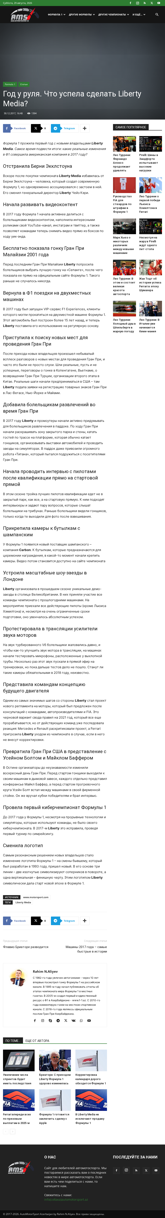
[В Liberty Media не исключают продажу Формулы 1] (91, 1100)
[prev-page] (5, 1131)
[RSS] (144, 3)
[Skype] (51, 1020)
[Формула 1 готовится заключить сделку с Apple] (55, 1100)
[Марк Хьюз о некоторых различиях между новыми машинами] (124, 226)
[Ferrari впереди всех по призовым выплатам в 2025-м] (19, 1100)
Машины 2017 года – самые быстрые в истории (86, 949)
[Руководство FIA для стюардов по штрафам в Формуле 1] (124, 185)
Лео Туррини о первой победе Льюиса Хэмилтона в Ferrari (149, 204)
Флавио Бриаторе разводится (25, 947)
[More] (85, 128)
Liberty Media (23, 902)
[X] (151, 3)
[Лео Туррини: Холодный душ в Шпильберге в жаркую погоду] (124, 308)
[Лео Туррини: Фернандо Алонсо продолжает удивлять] (124, 144)
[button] (157, 15)
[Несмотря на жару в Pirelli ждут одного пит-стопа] (150, 226)
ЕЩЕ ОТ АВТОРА (37, 1041)
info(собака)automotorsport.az (66, 1199)
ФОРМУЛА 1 (55, 14)
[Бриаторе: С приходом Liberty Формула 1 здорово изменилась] (55, 1060)
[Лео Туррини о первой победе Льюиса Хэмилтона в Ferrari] (150, 185)
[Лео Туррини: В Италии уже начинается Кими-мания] (150, 308)
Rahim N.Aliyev (45, 971)
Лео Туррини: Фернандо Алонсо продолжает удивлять (122, 162)
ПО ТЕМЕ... (13, 1041)
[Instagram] (137, 3)
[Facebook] (130, 3)
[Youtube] (159, 3)
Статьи (24, 84)
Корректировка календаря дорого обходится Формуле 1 (90, 1079)
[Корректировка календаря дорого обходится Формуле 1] (91, 1060)
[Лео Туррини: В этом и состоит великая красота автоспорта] (124, 267)
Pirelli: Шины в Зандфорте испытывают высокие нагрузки (148, 162)
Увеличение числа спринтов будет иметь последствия (17, 1079)
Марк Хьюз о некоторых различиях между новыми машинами (123, 245)
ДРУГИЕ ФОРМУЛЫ (80, 14)
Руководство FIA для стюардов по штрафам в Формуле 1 (122, 204)
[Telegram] (59, 1020)
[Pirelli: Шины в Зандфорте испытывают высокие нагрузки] (150, 144)
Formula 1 (10, 84)
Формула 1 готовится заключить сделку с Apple (54, 1119)
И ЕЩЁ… (137, 14)
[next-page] (12, 1131)
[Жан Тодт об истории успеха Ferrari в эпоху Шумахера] (150, 267)
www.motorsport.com (36, 897)
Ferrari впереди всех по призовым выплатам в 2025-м (17, 1119)
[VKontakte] (75, 1020)
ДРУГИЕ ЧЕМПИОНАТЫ (112, 14)
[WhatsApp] (82, 1020)
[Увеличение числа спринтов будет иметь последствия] (19, 1060)
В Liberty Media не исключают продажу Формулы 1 (89, 1119)
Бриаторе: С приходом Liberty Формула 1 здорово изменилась (55, 1079)
